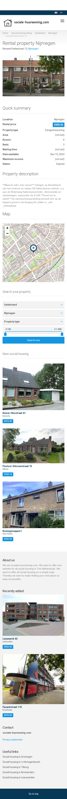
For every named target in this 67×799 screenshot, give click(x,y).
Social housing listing (21, 33)
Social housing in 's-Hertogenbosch (21, 762)
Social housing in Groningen (17, 756)
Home (5, 33)
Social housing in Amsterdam (18, 772)
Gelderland (40, 33)
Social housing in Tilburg (16, 767)
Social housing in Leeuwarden (19, 777)
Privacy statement (13, 739)
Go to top (33, 793)
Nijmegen (52, 33)
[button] (33, 248)
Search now (33, 340)
